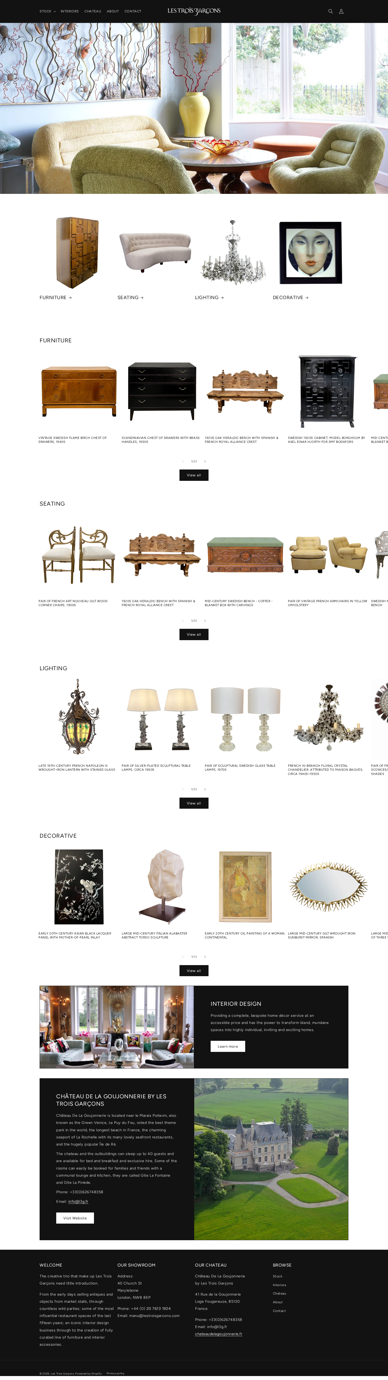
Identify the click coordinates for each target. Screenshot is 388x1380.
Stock (277, 1276)
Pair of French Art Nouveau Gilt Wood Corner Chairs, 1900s (73, 603)
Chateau (279, 1293)
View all (194, 475)
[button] (47, 11)
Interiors (279, 1285)
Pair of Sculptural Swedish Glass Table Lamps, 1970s (240, 768)
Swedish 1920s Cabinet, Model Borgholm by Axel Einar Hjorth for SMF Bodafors (326, 440)
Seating (128, 297)
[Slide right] (205, 461)
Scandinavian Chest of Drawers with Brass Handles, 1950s (161, 440)
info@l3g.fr (78, 1201)
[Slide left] (183, 461)
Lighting (207, 297)
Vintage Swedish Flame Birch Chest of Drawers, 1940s (73, 440)
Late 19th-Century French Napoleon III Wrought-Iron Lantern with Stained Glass (77, 768)
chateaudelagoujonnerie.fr (219, 1333)
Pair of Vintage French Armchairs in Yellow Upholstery (327, 603)
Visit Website (75, 1218)
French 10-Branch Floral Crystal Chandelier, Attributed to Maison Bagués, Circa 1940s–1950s (325, 769)
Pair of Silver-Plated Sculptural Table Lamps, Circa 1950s (156, 768)
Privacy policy (116, 1373)
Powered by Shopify (88, 1373)
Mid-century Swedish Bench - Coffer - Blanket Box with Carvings (239, 603)
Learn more (228, 1046)
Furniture (53, 297)
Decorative (288, 297)
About (278, 1302)
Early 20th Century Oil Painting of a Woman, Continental (245, 935)
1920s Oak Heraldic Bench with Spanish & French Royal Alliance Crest (241, 440)
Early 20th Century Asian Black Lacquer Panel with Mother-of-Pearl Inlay (75, 935)
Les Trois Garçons (62, 1373)
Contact (279, 1311)
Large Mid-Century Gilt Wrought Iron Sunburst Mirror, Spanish (322, 935)
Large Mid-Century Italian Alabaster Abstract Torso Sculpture (154, 935)
